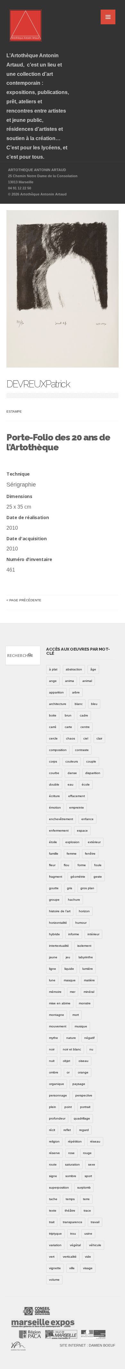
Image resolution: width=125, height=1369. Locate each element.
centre (85, 727)
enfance (87, 819)
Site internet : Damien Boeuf (87, 1345)
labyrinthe (86, 957)
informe (73, 934)
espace (82, 830)
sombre (70, 1176)
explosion (72, 842)
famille (53, 853)
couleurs (71, 761)
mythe (53, 1038)
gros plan (87, 888)
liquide (69, 968)
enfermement (59, 830)
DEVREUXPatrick (38, 384)
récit (52, 1130)
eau (70, 784)
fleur (52, 865)
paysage (78, 1084)
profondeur (57, 1118)
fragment (55, 876)
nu (91, 1049)
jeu (68, 957)
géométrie (78, 876)
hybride (54, 934)
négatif (89, 1038)
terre (86, 1199)
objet (66, 1061)
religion (54, 1141)
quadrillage (82, 1118)
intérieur (93, 934)
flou (66, 865)
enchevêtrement (61, 819)
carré (52, 727)
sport (88, 1176)
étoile (53, 842)
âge (93, 669)
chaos (70, 738)
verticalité (70, 1256)
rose (71, 1153)
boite (52, 715)
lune (52, 980)
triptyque (55, 1233)
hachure (74, 899)
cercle (53, 738)
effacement (76, 796)
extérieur (94, 842)
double (54, 784)
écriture (54, 796)
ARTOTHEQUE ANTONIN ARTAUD (37, 170)
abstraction (74, 669)
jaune (53, 957)
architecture (57, 704)
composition (58, 750)
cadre (84, 715)
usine (88, 1233)
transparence (72, 1222)
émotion (55, 807)
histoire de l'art (60, 911)
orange (83, 1072)
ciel (85, 738)
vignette (55, 1268)
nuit (51, 1061)
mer (72, 991)
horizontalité (58, 922)
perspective (83, 1095)
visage (88, 1268)
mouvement (57, 1026)
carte (68, 727)
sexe (91, 1164)
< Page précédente (23, 600)
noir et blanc (72, 1049)
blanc (79, 704)
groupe (54, 899)
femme (72, 853)
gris (69, 888)
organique (56, 1084)
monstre (85, 1003)
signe (53, 1176)
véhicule (95, 1245)
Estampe (14, 411)
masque (70, 980)
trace (87, 1210)
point (68, 1107)
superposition (59, 1187)
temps (70, 1199)
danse (72, 773)
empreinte (76, 807)
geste (98, 876)
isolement (84, 945)
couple (91, 761)
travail (95, 1222)
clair (99, 738)
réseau (95, 1141)
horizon (84, 911)
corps (53, 761)
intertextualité (59, 945)
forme (82, 865)
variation (55, 1245)
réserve (54, 1153)
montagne (56, 1015)
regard (84, 1130)
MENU (108, 17)
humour (81, 922)
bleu (94, 704)
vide (88, 1256)
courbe (54, 773)
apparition (56, 692)
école (86, 784)
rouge (87, 1153)
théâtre (70, 1210)
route (53, 1164)
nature (71, 1038)
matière (89, 980)
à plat (53, 669)
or (68, 1072)
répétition (75, 1141)
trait (51, 1222)
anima (69, 681)
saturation (72, 1164)
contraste (82, 750)
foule (98, 865)
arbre (76, 692)
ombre (53, 1072)
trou (73, 1233)
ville (72, 1268)
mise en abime (60, 1003)
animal (87, 681)
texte (52, 1210)
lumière (87, 968)
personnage (58, 1095)
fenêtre (90, 853)
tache (53, 1199)
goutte (54, 888)
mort (75, 1015)
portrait (85, 1107)
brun (68, 715)
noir (51, 1049)
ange (53, 681)
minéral (89, 991)
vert (51, 1256)
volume (54, 1279)
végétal (75, 1245)
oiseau (83, 1061)
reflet (67, 1130)
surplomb (84, 1187)
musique (81, 1026)
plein (52, 1107)
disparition (92, 773)
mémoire (55, 991)
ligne (52, 968)
